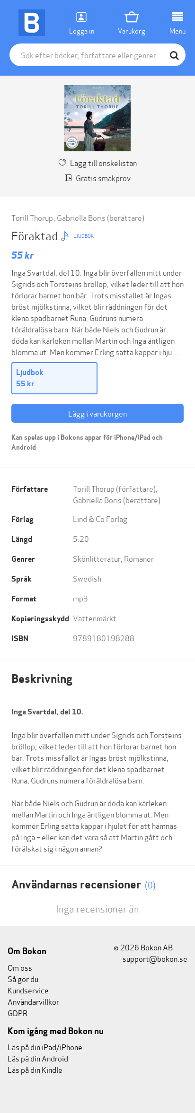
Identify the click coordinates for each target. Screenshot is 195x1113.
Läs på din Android (38, 1057)
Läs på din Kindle (35, 1069)
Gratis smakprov (103, 177)
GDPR (17, 1012)
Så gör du (23, 978)
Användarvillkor (33, 1001)
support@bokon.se (154, 958)
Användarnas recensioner (83, 884)
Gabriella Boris (81, 217)
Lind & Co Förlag (100, 518)
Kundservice (28, 989)
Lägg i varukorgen (97, 413)
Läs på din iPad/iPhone (45, 1046)
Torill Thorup (32, 217)
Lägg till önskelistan (103, 162)
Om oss (20, 967)
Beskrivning (41, 678)
